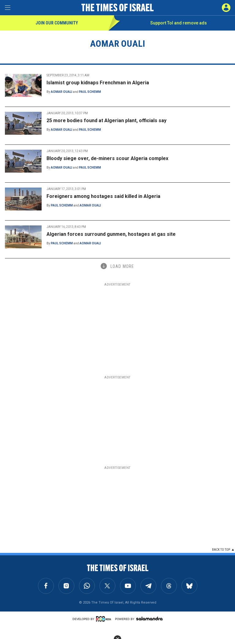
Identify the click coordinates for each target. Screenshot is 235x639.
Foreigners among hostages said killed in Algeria (103, 196)
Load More (122, 266)
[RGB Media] (104, 619)
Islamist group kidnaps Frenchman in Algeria (98, 83)
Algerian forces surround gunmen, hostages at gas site (111, 234)
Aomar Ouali (61, 91)
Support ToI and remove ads (178, 22)
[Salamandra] (149, 618)
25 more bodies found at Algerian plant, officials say (106, 120)
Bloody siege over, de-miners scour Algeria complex (107, 158)
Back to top (221, 549)
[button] (226, 7)
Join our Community (56, 22)
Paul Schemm (90, 91)
